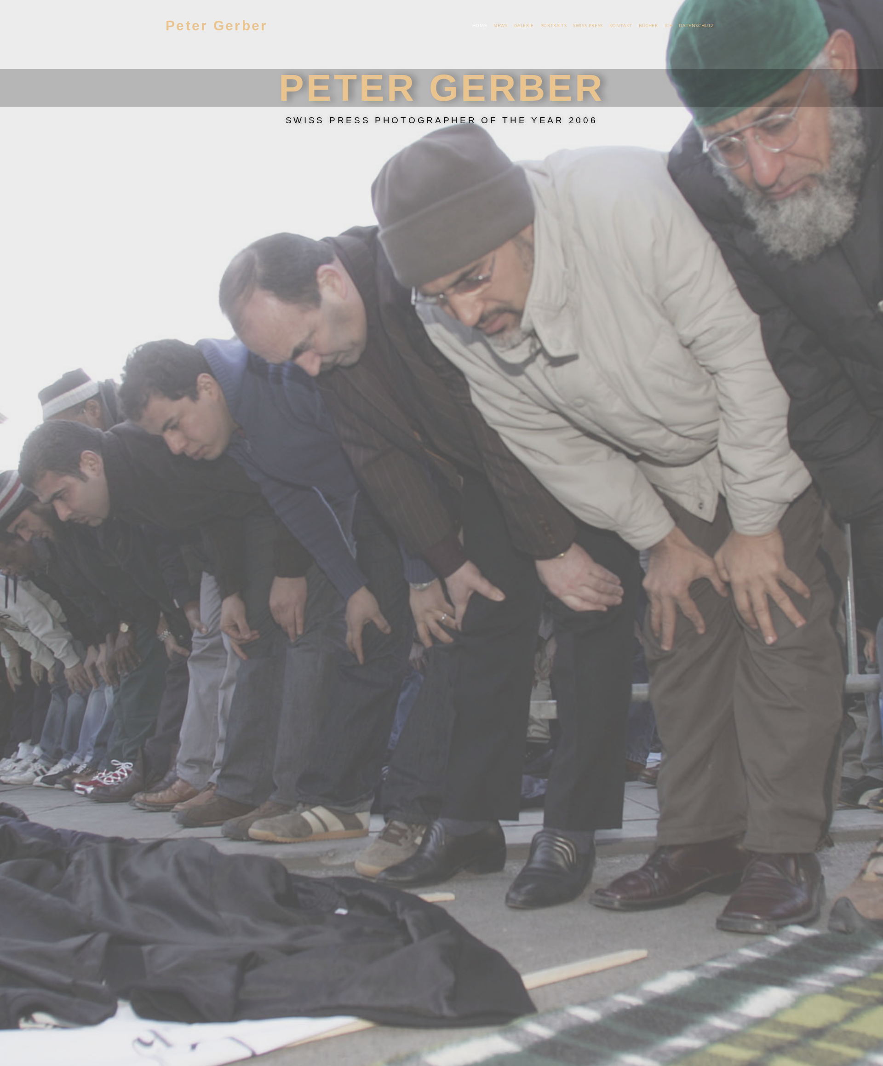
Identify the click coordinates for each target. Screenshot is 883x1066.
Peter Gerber (217, 25)
